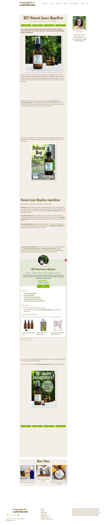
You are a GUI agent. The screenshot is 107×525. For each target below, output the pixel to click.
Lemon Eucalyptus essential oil (31, 248)
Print (43, 286)
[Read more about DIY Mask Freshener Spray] (27, 472)
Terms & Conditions (47, 519)
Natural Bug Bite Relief (59, 359)
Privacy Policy (45, 517)
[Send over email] (60, 25)
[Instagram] (7, 515)
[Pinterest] (11, 515)
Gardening (58, 3)
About (82, 3)
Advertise (44, 512)
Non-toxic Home (74, 3)
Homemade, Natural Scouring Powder (59, 483)
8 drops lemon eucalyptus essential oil (34, 301)
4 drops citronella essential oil (32, 297)
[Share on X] (49, 25)
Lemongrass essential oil (55, 225)
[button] (87, 3)
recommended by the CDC (49, 248)
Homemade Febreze (26, 102)
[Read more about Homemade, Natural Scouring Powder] (59, 472)
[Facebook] (14, 515)
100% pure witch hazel (53, 210)
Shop (52, 3)
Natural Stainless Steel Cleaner (43, 480)
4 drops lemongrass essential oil (32, 299)
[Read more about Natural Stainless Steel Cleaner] (43, 470)
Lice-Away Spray (53, 101)
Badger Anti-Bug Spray (44, 364)
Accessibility (45, 515)
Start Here (45, 3)
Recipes (65, 3)
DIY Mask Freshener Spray (27, 482)
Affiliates (44, 514)
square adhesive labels (45, 309)
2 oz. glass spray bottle (30, 293)
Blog (42, 509)
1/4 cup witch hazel (29, 295)
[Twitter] (18, 515)
